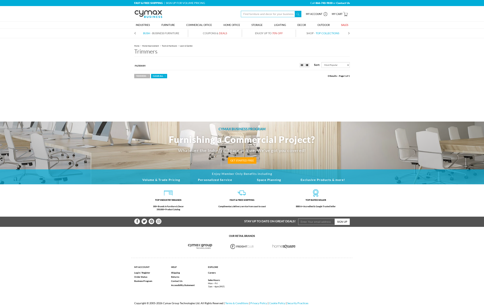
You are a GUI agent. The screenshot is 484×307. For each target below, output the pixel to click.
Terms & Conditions (236, 303)
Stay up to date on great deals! (270, 221)
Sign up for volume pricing (185, 3)
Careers (212, 272)
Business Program (143, 281)
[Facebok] (137, 221)
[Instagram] (158, 221)
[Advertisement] (242, 91)
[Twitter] (144, 221)
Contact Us (176, 281)
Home (136, 46)
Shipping (175, 272)
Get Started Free (242, 160)
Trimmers (141, 76)
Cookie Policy (277, 303)
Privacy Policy (258, 303)
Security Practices (297, 303)
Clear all (158, 76)
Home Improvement (150, 46)
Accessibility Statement (183, 285)
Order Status (140, 276)
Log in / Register (142, 272)
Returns (175, 276)
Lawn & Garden (186, 46)
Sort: (317, 64)
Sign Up (342, 221)
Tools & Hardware (169, 46)
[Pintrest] (151, 221)
